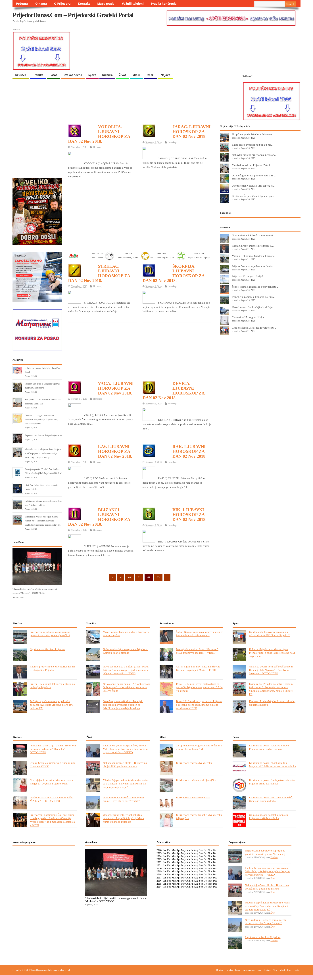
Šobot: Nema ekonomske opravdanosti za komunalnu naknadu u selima (199, 633)
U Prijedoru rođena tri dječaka (193, 797)
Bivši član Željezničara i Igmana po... (253, 195)
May (183, 850)
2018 (159, 874)
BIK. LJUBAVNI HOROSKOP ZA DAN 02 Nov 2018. (189, 515)
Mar (174, 850)
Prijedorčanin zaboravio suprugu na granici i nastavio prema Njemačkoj (50, 633)
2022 (159, 862)
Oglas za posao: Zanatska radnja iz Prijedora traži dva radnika (268, 816)
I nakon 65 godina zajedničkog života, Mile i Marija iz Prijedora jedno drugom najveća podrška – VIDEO (125, 749)
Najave (165, 75)
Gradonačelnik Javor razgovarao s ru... (254, 327)
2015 (159, 883)
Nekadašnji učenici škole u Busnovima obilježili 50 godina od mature (125, 764)
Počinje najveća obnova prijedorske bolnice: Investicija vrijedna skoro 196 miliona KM (51, 705)
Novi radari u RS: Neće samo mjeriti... (253, 235)
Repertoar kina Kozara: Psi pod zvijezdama (43, 435)
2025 (159, 853)
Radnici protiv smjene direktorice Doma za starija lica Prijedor (52, 668)
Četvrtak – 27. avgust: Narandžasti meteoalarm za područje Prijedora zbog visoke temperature (41, 419)
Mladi (136, 75)
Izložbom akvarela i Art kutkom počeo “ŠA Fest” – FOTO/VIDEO (51, 799)
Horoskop (97, 147)
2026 (159, 850)
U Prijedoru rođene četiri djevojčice (196, 780)
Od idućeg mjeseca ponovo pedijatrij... (254, 175)
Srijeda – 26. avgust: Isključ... (249, 276)
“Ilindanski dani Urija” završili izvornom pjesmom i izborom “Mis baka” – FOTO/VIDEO (53, 749)
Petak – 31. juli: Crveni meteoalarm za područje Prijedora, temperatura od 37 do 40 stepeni (199, 687)
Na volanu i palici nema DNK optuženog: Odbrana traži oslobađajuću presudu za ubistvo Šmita (126, 687)
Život (122, 75)
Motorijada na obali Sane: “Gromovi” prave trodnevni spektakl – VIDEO (197, 651)
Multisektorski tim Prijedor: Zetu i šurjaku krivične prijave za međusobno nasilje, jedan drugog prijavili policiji (43, 453)
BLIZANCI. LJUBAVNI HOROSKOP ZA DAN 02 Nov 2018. (99, 517)
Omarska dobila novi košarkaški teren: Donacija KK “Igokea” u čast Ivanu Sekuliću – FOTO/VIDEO (271, 670)
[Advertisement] (139, 213)
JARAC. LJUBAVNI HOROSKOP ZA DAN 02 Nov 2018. (191, 131)
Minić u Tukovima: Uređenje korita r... (253, 255)
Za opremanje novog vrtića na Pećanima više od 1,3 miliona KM (199, 747)
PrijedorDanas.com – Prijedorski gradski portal (72, 15)
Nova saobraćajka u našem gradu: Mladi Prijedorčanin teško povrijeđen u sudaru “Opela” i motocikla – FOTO (126, 670)
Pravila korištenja (164, 4)
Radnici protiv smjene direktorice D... (253, 245)
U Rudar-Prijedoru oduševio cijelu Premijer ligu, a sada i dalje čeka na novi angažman (272, 653)
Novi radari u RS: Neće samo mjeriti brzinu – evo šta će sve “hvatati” (123, 799)
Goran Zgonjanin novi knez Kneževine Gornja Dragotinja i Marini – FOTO (198, 668)
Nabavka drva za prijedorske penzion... (254, 154)
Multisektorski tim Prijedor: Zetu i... (252, 165)
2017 (159, 877)
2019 (159, 871)
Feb (169, 850)
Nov (210, 853)
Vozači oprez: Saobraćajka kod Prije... (253, 307)
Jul (192, 850)
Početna (22, 4)
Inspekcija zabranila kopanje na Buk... (253, 296)
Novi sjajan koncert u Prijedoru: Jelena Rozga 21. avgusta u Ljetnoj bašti (52, 781)
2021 (159, 865)
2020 (159, 868)
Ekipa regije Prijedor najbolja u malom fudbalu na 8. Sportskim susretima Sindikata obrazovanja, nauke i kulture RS (43, 520)
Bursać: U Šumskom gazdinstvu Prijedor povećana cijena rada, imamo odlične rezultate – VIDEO (199, 705)
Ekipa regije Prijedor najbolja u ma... (252, 144)
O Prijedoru (62, 4)
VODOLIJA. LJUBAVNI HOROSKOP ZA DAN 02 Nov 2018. (99, 133)
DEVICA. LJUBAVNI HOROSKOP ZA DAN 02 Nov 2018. (174, 390)
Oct (205, 853)
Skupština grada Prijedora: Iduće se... (253, 134)
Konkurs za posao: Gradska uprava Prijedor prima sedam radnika (269, 747)
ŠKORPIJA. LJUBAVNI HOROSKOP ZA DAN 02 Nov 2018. (174, 273)
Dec (215, 853)
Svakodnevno (73, 75)
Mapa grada (105, 4)
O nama (41, 4)
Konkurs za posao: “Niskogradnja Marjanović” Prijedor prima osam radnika (272, 764)
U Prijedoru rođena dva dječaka (194, 762)
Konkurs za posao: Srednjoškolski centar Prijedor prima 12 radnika (272, 781)
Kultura (107, 75)
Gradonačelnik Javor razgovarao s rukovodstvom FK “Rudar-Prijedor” (269, 633)
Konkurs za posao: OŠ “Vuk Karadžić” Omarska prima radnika (271, 799)
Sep (201, 853)
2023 (159, 859)
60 (129, 577)
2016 (159, 880)
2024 (159, 856)
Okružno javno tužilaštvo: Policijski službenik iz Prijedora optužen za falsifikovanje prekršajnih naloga (123, 705)
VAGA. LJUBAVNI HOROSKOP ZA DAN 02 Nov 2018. (116, 388)
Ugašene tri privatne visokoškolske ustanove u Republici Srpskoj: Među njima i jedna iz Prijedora (123, 818)
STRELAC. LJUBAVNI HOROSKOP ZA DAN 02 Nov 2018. (99, 273)
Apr (178, 850)
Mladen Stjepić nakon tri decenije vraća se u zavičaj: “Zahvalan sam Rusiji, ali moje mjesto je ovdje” (125, 783)
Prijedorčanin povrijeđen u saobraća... (253, 266)
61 (139, 577)
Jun (188, 850)
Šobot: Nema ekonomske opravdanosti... (255, 286)
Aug (196, 850)
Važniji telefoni (133, 4)
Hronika (37, 75)
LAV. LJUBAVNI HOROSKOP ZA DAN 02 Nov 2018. (115, 451)
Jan (164, 850)
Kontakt (84, 4)
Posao (53, 75)
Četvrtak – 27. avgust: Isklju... (249, 317)
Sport (92, 75)
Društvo (20, 75)
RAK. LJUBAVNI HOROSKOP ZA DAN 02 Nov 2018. (189, 451)
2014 (159, 886)
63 (158, 577)
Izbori (150, 75)
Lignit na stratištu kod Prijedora (47, 649)
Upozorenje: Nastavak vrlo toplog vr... (253, 185)
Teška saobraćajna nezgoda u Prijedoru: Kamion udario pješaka (125, 651)
